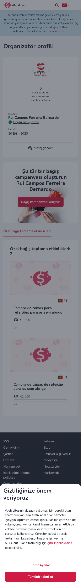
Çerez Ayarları (40, 565)
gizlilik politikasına (59, 543)
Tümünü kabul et (40, 577)
